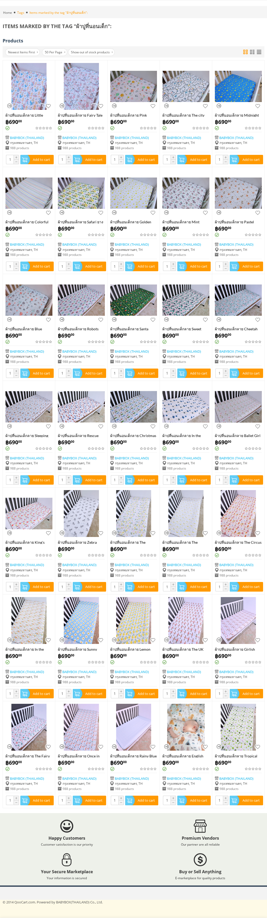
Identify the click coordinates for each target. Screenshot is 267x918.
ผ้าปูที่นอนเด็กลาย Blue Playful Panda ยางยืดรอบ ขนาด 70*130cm (25, 329)
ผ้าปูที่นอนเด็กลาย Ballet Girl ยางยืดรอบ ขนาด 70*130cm (237, 435)
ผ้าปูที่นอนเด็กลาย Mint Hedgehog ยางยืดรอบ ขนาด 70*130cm (184, 222)
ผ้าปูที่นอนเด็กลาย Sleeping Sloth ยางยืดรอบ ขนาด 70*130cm (26, 435)
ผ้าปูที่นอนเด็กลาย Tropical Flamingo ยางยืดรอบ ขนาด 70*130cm (236, 756)
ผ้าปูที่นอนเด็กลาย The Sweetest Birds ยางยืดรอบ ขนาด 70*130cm (131, 542)
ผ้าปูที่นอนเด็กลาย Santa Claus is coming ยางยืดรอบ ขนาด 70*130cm (131, 329)
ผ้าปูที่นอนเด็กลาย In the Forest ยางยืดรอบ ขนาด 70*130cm (24, 649)
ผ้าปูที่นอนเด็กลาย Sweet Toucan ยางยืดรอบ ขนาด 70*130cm (182, 329)
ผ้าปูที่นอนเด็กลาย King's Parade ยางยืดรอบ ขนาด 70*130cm (25, 542)
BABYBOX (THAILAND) (27, 137)
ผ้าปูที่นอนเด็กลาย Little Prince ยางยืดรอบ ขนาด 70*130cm (24, 115)
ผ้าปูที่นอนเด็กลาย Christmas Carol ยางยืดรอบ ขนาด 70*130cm (133, 435)
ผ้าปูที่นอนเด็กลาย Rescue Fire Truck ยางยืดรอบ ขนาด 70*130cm (80, 435)
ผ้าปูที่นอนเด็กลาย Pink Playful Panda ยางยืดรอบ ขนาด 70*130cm (130, 115)
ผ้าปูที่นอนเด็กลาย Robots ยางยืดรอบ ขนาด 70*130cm (80, 329)
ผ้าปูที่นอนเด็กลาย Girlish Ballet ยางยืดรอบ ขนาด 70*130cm (235, 649)
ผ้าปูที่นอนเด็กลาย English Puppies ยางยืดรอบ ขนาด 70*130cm (183, 756)
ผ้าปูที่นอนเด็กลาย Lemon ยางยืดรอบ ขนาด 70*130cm (132, 649)
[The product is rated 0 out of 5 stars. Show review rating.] (43, 128)
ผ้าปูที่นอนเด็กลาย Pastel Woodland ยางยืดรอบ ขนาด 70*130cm (237, 222)
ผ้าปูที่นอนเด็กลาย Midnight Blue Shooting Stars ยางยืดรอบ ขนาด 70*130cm (237, 115)
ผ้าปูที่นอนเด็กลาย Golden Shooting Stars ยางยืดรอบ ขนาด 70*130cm (130, 222)
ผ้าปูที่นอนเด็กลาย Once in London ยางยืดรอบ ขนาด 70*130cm (79, 756)
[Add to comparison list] (9, 106)
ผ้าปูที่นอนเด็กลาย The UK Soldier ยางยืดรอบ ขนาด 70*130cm (183, 649)
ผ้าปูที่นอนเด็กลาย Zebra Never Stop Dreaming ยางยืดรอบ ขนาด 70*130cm (81, 542)
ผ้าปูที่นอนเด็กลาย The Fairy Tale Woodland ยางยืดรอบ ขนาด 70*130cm (27, 756)
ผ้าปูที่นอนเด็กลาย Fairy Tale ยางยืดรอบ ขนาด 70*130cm (80, 115)
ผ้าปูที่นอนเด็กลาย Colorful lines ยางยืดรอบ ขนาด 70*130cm (26, 222)
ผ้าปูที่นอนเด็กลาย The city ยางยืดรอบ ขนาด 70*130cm (185, 115)
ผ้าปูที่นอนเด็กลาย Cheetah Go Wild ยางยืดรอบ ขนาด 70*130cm (236, 329)
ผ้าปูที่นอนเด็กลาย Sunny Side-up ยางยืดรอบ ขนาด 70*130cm (78, 649)
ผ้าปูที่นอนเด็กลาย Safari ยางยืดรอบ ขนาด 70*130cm (80, 222)
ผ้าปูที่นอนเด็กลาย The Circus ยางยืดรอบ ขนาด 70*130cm (238, 542)
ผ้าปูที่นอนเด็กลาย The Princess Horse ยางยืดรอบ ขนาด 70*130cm (183, 542)
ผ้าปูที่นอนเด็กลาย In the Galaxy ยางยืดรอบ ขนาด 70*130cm (182, 435)
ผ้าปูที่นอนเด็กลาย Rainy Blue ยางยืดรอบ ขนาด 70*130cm (133, 756)
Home (7, 12)
